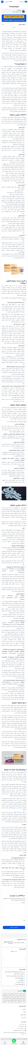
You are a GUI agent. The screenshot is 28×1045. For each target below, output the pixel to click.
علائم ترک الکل (6, 90)
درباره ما (24, 1009)
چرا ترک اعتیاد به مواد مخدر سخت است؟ (15, 976)
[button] (3, 24)
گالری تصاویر (23, 1015)
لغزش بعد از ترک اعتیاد (19, 974)
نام (24, 920)
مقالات (24, 1012)
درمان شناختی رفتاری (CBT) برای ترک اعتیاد (14, 972)
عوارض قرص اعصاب (19, 978)
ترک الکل (12, 109)
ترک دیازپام (23, 772)
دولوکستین (21, 980)
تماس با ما (23, 1017)
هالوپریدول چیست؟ (19, 984)
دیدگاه (23, 902)
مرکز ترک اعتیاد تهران (19, 812)
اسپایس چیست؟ (20, 982)
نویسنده (19, 10)
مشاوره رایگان (14, 1043)
